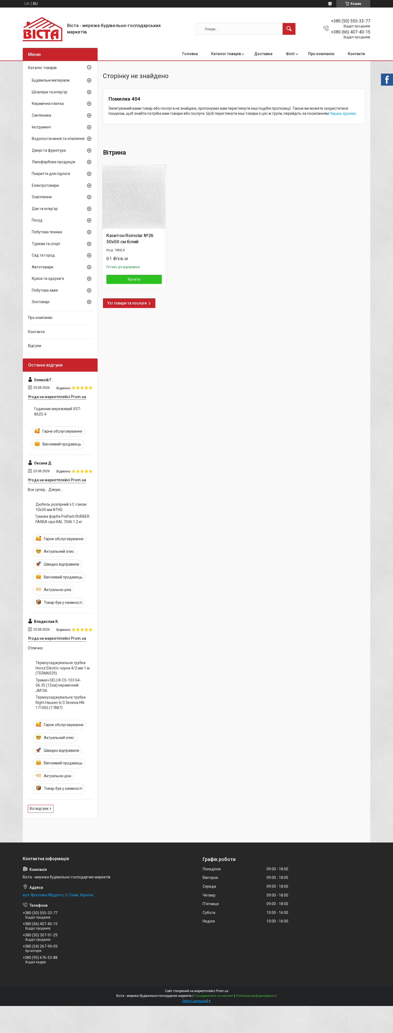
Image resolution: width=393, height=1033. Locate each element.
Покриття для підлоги (51, 173)
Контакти (356, 54)
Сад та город (43, 255)
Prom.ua (222, 991)
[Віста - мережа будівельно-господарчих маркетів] (43, 29)
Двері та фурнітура (49, 150)
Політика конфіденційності (256, 996)
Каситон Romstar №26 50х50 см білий (129, 239)
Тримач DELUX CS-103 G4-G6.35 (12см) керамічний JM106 (58, 685)
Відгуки (34, 346)
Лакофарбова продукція (53, 162)
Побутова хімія (45, 290)
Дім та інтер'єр (45, 209)
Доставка (263, 54)
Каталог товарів (226, 54)
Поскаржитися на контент (213, 996)
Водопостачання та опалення (58, 138)
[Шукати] (289, 29)
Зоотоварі (40, 302)
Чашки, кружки (343, 113)
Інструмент (41, 127)
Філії (290, 54)
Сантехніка (41, 115)
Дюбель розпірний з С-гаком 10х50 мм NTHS (61, 507)
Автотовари (42, 267)
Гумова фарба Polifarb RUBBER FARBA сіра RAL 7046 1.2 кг (63, 519)
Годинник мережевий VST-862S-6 (57, 411)
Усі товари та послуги (127, 303)
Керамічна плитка (48, 103)
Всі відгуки (39, 808)
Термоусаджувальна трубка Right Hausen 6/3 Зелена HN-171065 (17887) (61, 702)
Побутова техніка (47, 232)
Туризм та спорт (46, 244)
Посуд (37, 220)
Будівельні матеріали (51, 80)
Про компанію (321, 54)
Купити (134, 279)
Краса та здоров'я (48, 278)
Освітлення (42, 197)
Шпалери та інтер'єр (49, 92)
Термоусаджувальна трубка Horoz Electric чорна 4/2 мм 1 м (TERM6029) (63, 668)
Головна (190, 54)
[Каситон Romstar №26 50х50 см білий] (134, 196)
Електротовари (45, 185)
